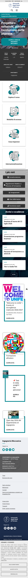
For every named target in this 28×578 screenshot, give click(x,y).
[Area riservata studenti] (22, 1)
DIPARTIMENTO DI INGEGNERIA (10, 457)
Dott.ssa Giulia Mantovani (9, 468)
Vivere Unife (5, 501)
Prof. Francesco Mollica (8, 463)
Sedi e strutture (6, 485)
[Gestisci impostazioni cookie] (26, 289)
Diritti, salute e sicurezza (8, 508)
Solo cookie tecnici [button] (14, 564)
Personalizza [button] (14, 574)
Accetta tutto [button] (14, 569)
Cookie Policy (4, 560)
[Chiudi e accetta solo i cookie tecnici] (24, 544)
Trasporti (4, 506)
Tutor (3, 475)
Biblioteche (5, 487)
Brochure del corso (7, 478)
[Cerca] (12, 10)
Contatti (4, 490)
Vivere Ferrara (6, 504)
